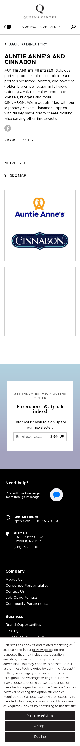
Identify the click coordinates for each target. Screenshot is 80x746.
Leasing (12, 631)
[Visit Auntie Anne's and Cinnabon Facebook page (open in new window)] (7, 128)
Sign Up (57, 436)
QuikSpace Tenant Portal (27, 637)
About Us (14, 579)
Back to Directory (28, 44)
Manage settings (40, 715)
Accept (40, 726)
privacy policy (42, 650)
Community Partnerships (27, 603)
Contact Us (15, 591)
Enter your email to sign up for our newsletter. (40, 424)
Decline (40, 736)
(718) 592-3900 (26, 547)
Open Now (29, 26)
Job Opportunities (22, 597)
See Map (18, 175)
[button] (7, 27)
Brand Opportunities (23, 625)
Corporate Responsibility (27, 585)
